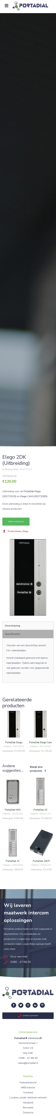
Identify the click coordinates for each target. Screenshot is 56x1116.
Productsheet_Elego (18, 531)
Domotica (28, 1112)
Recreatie (28, 1107)
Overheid (28, 1092)
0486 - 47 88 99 (20, 962)
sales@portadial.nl (28, 1063)
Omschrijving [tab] (12, 625)
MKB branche (28, 1087)
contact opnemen (30, 1015)
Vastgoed (28, 1102)
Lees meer (9, 949)
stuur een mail (18, 956)
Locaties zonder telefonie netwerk (28, 1097)
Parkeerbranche (28, 1082)
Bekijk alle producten (36, 769)
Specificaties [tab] (12, 634)
